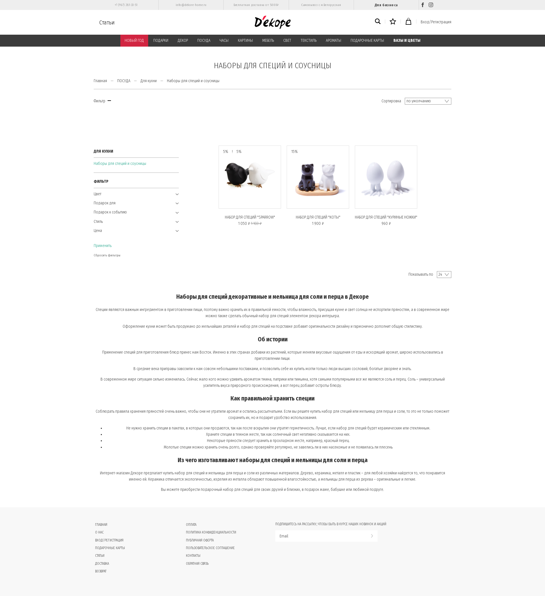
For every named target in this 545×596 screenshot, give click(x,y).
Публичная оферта (200, 540)
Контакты (193, 556)
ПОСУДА (203, 40)
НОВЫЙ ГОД (134, 40)
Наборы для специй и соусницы (120, 163)
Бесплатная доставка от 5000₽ (256, 5)
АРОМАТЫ (333, 40)
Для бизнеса (386, 5)
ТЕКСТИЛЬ (308, 40)
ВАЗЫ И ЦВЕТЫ (406, 40)
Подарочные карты (110, 548)
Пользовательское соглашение (210, 548)
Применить (103, 245)
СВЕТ (287, 40)
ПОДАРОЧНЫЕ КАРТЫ (367, 40)
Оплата (191, 525)
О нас (99, 532)
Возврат (100, 571)
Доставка (102, 564)
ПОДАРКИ (160, 40)
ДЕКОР (183, 40)
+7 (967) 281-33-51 (126, 5)
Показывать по (420, 274)
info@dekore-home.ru (191, 5)
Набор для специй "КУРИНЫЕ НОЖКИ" (386, 217)
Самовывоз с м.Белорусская (321, 5)
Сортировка (391, 101)
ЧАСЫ (224, 40)
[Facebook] (422, 5)
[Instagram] (431, 5)
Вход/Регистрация (436, 22)
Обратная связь (197, 564)
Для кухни (149, 80)
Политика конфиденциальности (211, 532)
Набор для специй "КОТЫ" (318, 217)
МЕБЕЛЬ (268, 40)
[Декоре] (273, 22)
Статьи (107, 22)
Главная (100, 80)
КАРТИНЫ (245, 40)
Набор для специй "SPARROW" (250, 217)
